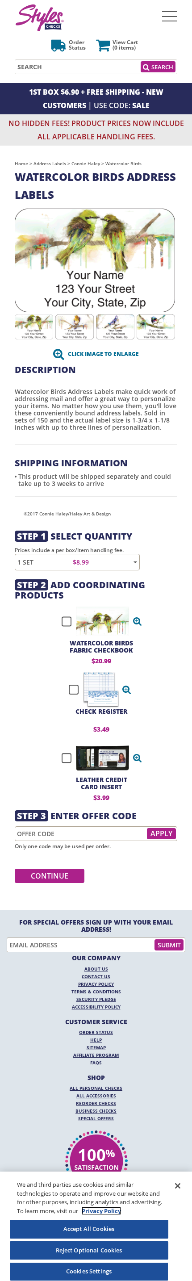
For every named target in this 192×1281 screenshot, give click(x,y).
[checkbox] (98, 621)
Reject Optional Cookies (89, 1250)
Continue (49, 876)
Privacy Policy (96, 984)
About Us (96, 968)
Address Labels (49, 163)
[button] (137, 621)
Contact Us (96, 976)
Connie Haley (85, 163)
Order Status (96, 1032)
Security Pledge (96, 999)
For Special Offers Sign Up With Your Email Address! (96, 926)
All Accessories (96, 1095)
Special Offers (96, 1118)
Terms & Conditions (96, 991)
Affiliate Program (96, 1055)
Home (21, 163)
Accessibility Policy (96, 1006)
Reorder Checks (96, 1103)
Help (96, 1039)
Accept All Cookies (88, 1229)
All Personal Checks (96, 1088)
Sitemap (96, 1047)
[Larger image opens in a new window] (95, 259)
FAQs (96, 1062)
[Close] (178, 1186)
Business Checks (96, 1111)
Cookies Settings (89, 1271)
